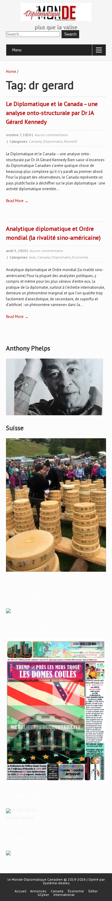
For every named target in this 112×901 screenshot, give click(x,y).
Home (11, 71)
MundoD (70, 141)
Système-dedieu (56, 883)
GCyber (43, 895)
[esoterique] (19, 610)
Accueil (21, 891)
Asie (32, 257)
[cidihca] (54, 415)
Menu (17, 50)
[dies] (22, 852)
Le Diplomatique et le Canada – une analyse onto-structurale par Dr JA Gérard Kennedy (52, 113)
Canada (35, 141)
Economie (80, 257)
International (64, 895)
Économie (76, 891)
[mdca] (56, 782)
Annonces (38, 891)
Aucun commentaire (51, 135)
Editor (93, 891)
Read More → (17, 200)
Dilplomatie (52, 141)
